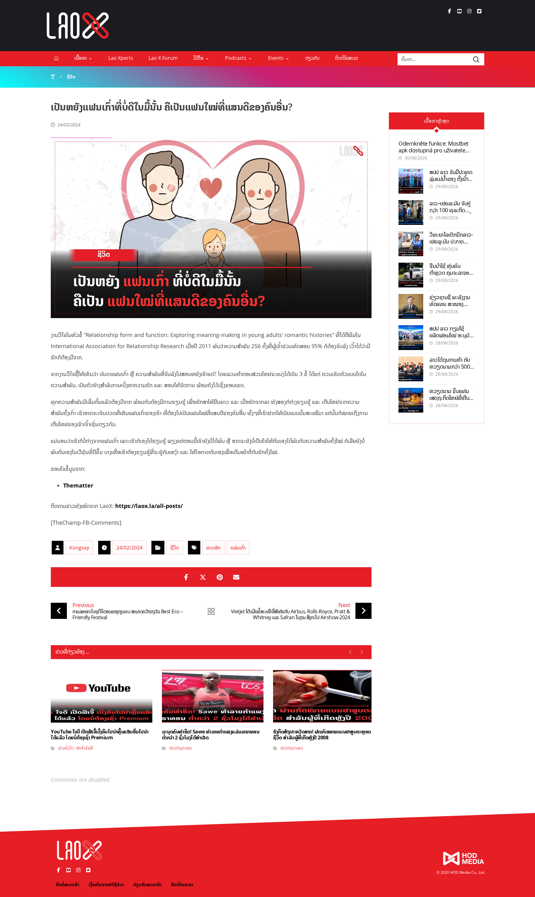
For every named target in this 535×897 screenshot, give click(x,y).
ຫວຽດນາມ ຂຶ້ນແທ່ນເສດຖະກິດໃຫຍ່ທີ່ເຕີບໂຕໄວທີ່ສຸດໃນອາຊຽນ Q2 (451, 397)
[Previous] (350, 652)
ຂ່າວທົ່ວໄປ (66, 748)
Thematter (78, 485)
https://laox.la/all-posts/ (149, 506)
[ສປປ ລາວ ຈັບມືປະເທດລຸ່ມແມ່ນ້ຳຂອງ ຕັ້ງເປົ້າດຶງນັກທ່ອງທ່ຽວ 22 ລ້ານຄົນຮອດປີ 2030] (410, 181)
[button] (450, 11)
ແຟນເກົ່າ (238, 547)
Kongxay (79, 547)
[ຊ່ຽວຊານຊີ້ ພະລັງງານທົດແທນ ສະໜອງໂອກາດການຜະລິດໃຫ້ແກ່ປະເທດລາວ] (410, 306)
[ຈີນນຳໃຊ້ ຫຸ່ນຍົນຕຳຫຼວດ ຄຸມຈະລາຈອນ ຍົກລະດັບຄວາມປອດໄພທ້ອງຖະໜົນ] (410, 275)
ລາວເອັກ (213, 547)
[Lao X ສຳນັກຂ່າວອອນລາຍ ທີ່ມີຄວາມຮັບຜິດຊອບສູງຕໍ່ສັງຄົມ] (77, 25)
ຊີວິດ (174, 547)
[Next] (361, 652)
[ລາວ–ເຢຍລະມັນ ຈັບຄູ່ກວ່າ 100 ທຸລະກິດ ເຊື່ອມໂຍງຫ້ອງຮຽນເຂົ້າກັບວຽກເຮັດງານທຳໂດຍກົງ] (410, 212)
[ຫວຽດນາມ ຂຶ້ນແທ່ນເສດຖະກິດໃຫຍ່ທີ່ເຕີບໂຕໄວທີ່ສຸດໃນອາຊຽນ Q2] (410, 400)
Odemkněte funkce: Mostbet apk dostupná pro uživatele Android (433, 150)
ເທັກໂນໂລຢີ (84, 748)
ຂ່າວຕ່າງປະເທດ (180, 748)
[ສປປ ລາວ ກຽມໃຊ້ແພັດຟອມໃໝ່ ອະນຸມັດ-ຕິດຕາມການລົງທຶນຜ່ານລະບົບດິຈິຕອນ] (410, 337)
